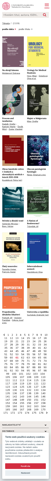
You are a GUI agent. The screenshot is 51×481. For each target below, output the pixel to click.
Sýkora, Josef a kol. (12, 321)
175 (34, 412)
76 (11, 364)
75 (5, 364)
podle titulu (24, 29)
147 (7, 399)
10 (46, 335)
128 (43, 386)
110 (43, 377)
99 (7, 373)
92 (11, 370)
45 (17, 351)
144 (29, 396)
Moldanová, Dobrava (11, 73)
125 (22, 386)
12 (11, 338)
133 (36, 390)
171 (5, 412)
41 (39, 348)
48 (34, 351)
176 (41, 412)
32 (34, 344)
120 (29, 383)
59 (5, 357)
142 (15, 396)
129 (7, 390)
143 (22, 396)
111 (7, 380)
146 (43, 396)
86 (22, 367)
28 (11, 344)
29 (17, 344)
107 (22, 377)
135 (7, 393)
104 (42, 373)
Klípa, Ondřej (32, 121)
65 (39, 357)
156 (29, 403)
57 (39, 354)
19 (5, 341)
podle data (8, 29)
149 (22, 399)
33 (39, 344)
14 (22, 338)
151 (36, 399)
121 (36, 383)
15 (28, 338)
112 (15, 380)
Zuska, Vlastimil (15, 129)
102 (28, 373)
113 (22, 380)
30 (22, 344)
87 (28, 367)
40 (34, 348)
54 (22, 354)
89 (39, 367)
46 (22, 351)
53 (17, 354)
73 (39, 361)
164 (43, 406)
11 (5, 338)
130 (15, 390)
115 (36, 380)
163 (36, 406)
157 (36, 403)
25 (39, 341)
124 (15, 386)
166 (15, 409)
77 (17, 364)
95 (28, 370)
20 (11, 341)
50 (45, 351)
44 (11, 351)
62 (22, 357)
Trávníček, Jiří (32, 226)
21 (17, 341)
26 (45, 341)
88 (34, 367)
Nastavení (25, 473)
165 (7, 409)
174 (27, 412)
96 (34, 370)
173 (20, 412)
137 (22, 393)
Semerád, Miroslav (10, 224)
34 (45, 344)
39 (28, 348)
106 (15, 377)
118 (15, 383)
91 (5, 370)
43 (5, 351)
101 (21, 373)
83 (5, 367)
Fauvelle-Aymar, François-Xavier (9, 270)
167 (22, 409)
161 (22, 406)
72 (34, 361)
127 (36, 386)
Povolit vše (25, 466)
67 (5, 361)
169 (36, 409)
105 (7, 377)
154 (15, 403)
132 (29, 390)
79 (28, 364)
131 (22, 390)
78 (22, 364)
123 (7, 386)
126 (29, 386)
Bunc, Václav (7, 226)
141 (7, 396)
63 (28, 357)
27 (5, 344)
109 (36, 377)
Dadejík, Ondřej (8, 124)
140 (43, 393)
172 (12, 412)
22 (22, 341)
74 (45, 361)
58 (45, 354)
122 (43, 383)
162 (29, 406)
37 (17, 348)
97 (39, 370)
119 (22, 383)
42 (45, 348)
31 (28, 344)
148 (15, 399)
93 (17, 370)
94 (22, 370)
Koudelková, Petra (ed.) (12, 180)
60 (11, 357)
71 (28, 361)
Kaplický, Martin (9, 126)
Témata (6, 23)
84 (11, 367)
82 (45, 364)
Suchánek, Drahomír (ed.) (38, 315)
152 (43, 399)
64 (34, 357)
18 (45, 338)
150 (29, 399)
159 (7, 406)
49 (39, 351)
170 (43, 409)
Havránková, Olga (35, 272)
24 (34, 341)
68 (11, 361)
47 (28, 351)
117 (7, 383)
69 (17, 361)
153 (7, 403)
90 (45, 367)
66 (45, 357)
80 (34, 364)
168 (29, 409)
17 (39, 338)
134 (43, 390)
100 (14, 373)
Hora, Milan (32, 76)
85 (17, 367)
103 (35, 373)
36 (11, 348)
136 (15, 393)
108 (29, 377)
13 (17, 338)
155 (22, 403)
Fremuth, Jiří (7, 318)
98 (45, 370)
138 (29, 393)
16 (34, 338)
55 (28, 354)
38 (22, 348)
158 (43, 403)
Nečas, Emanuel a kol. (36, 175)
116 (43, 380)
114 (29, 380)
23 (28, 341)
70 (22, 361)
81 (39, 364)
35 (5, 348)
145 (36, 396)
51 (5, 354)
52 (11, 354)
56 (34, 354)
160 (15, 406)
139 (36, 393)
